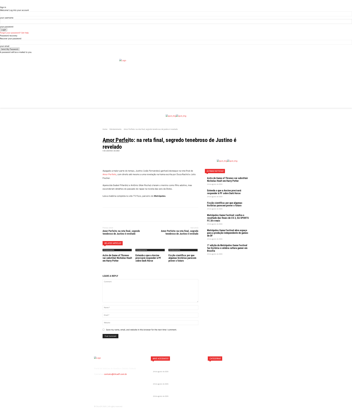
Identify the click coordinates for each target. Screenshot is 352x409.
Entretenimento (116, 129)
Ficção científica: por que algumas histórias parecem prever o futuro (182, 258)
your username (6, 18)
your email (4, 46)
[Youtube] (255, 89)
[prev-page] (103, 264)
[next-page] (105, 264)
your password (6, 26)
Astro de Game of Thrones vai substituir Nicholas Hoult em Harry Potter (117, 258)
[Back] (1, 4)
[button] (256, 56)
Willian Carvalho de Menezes (117, 142)
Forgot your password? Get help (14, 33)
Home (105, 129)
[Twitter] (255, 85)
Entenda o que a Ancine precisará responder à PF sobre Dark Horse (148, 258)
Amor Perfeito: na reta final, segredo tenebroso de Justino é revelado (121, 232)
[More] (173, 162)
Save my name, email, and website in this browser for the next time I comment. (141, 329)
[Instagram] (255, 81)
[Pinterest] (118, 214)
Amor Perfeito (109, 174)
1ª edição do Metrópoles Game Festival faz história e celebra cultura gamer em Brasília (227, 248)
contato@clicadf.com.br (115, 374)
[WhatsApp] (124, 214)
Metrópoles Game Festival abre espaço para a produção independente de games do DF (227, 233)
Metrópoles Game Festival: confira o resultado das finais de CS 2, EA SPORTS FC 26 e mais (228, 218)
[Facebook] (255, 77)
